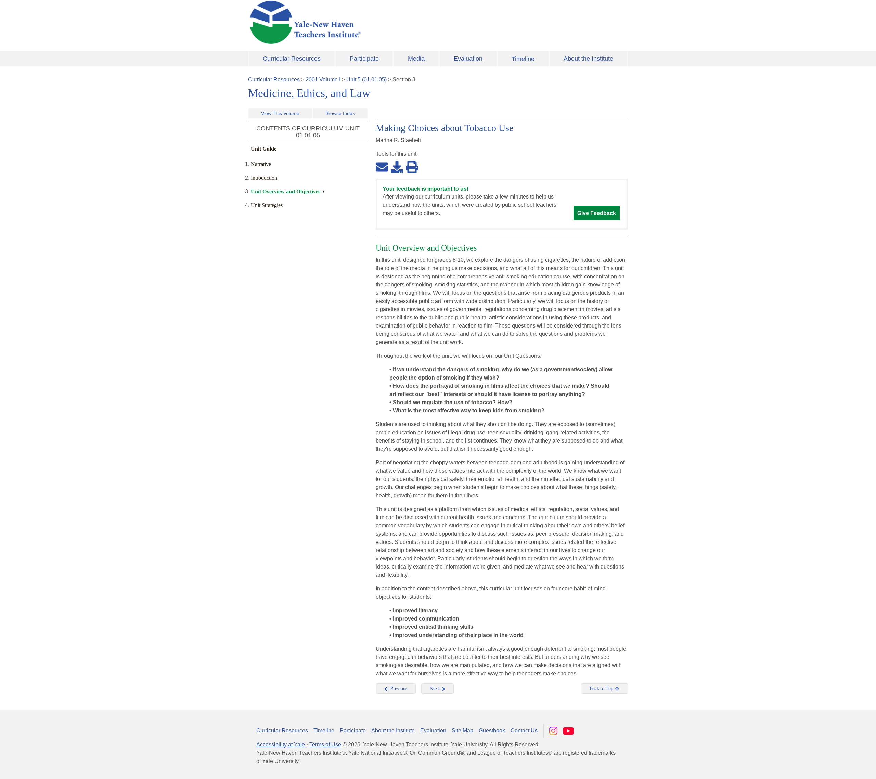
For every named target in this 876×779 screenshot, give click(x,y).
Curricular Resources (292, 58)
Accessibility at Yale (280, 745)
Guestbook (492, 730)
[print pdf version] (412, 166)
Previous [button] (398, 688)
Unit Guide (263, 149)
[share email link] (382, 166)
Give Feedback (596, 213)
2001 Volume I (323, 79)
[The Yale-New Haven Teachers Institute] (373, 22)
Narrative (261, 164)
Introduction (264, 178)
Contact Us (524, 730)
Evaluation (468, 58)
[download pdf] (397, 166)
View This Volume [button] (280, 113)
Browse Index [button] (340, 113)
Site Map (462, 730)
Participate (364, 58)
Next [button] (435, 688)
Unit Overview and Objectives (285, 191)
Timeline (523, 58)
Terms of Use (325, 745)
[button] (837, 767)
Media (416, 58)
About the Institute (588, 58)
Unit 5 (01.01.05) (366, 79)
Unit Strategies (267, 205)
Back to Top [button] (602, 688)
